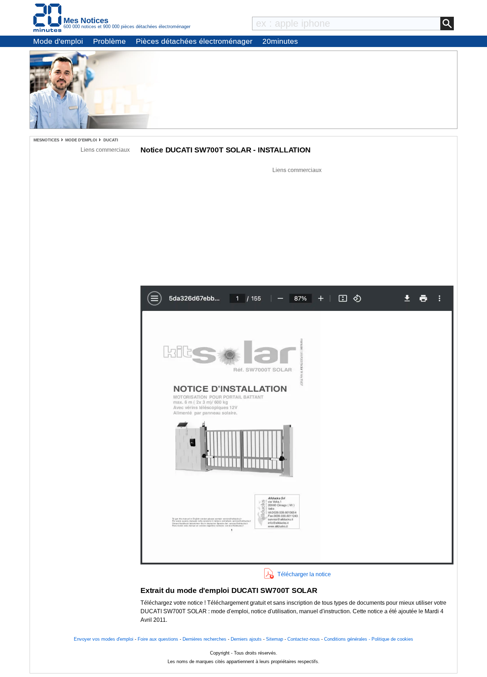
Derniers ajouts (246, 639)
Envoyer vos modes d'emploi (103, 639)
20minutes (280, 41)
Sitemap (274, 639)
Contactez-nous (303, 639)
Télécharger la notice (304, 574)
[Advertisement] (297, 224)
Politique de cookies (392, 639)
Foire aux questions (158, 639)
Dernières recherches (204, 639)
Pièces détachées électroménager (194, 41)
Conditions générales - (347, 639)
